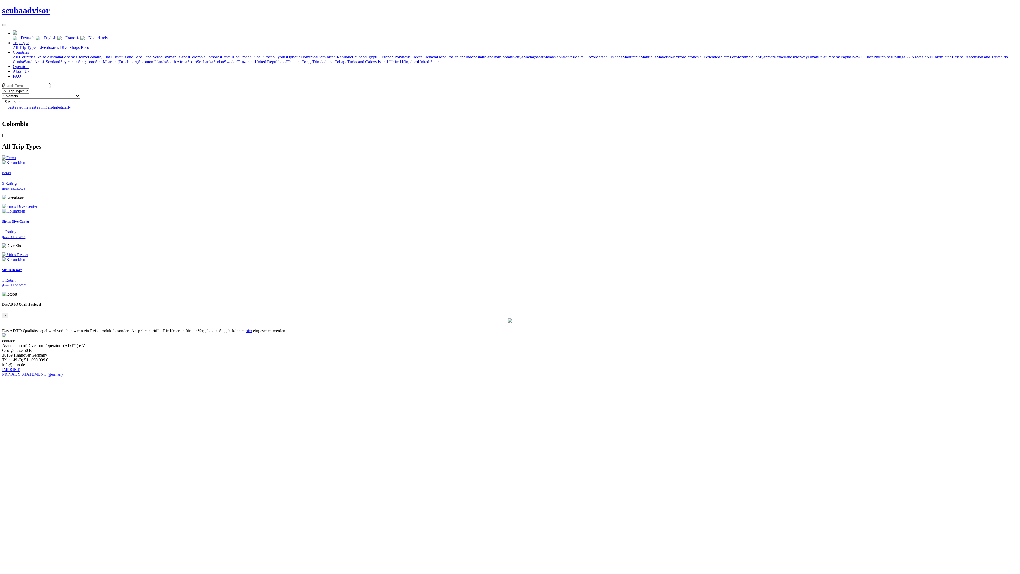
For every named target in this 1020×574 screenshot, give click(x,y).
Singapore (86, 62)
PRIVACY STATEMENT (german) (32, 374)
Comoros (213, 57)
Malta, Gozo (584, 57)
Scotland (53, 62)
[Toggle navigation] (4, 25)
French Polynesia (396, 57)
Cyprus (281, 57)
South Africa (176, 62)
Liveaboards (48, 47)
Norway (801, 57)
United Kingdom (403, 62)
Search (13, 101)
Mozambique (747, 57)
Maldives (566, 57)
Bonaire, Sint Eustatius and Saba (115, 57)
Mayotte (663, 57)
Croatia (245, 57)
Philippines (883, 57)
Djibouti (294, 57)
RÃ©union (932, 57)
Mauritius (648, 57)
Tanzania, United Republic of (262, 62)
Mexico (676, 57)
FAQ (17, 76)
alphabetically (59, 107)
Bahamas (69, 57)
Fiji (379, 57)
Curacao (268, 57)
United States (429, 62)
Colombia (197, 57)
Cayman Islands (175, 57)
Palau (822, 57)
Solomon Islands (152, 62)
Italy (497, 57)
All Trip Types (25, 47)
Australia (54, 57)
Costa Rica (230, 57)
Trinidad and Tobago (329, 62)
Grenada (430, 57)
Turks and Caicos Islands (368, 62)
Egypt (371, 57)
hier (249, 330)
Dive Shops (70, 47)
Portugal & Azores (907, 57)
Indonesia (474, 57)
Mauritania (631, 57)
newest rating (35, 107)
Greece (417, 57)
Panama (834, 57)
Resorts (87, 47)
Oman (813, 57)
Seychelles (69, 62)
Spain (192, 62)
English (49, 38)
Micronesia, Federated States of (709, 57)
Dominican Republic (334, 57)
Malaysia (551, 57)
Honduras (445, 57)
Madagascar (533, 57)
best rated (15, 107)
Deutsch (27, 38)
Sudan (218, 62)
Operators (21, 66)
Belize (82, 57)
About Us (21, 71)
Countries (21, 52)
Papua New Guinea (857, 57)
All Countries (24, 57)
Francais (71, 38)
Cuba (256, 57)
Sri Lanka (205, 62)
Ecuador (359, 57)
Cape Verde (152, 57)
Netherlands (784, 57)
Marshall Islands (608, 57)
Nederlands (97, 38)
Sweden (230, 62)
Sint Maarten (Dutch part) (116, 62)
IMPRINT (11, 369)
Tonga (307, 62)
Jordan (506, 57)
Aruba (41, 57)
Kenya (517, 57)
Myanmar (766, 57)
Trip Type (21, 42)
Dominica (309, 57)
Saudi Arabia (35, 62)
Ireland (488, 57)
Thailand (294, 62)
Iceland (459, 57)
